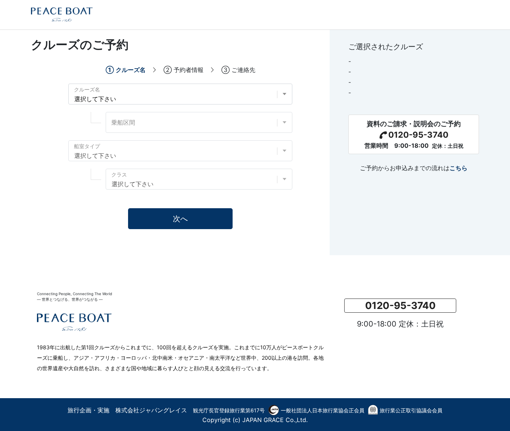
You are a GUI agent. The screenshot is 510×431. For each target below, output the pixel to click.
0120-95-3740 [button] (400, 305)
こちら (458, 168)
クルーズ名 (87, 89)
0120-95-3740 (418, 135)
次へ (180, 218)
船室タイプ (87, 146)
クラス (119, 174)
